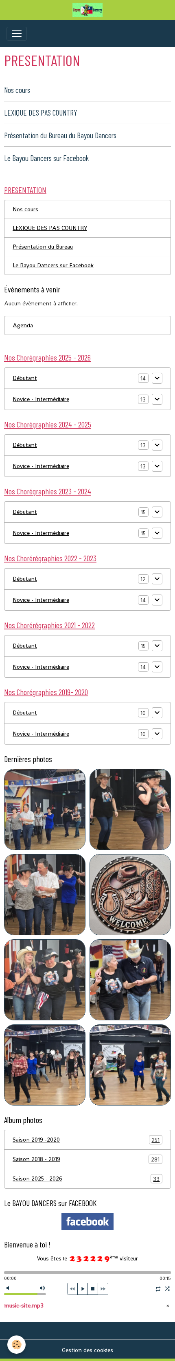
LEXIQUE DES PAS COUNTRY (40, 112)
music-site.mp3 (24, 1305)
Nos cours (17, 89)
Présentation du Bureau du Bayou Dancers (60, 135)
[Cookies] (16, 1344)
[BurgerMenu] (17, 34)
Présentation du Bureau (43, 246)
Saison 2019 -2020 (86, 1140)
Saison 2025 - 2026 (86, 1179)
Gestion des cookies (87, 1350)
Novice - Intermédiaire (41, 399)
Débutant (25, 378)
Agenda (23, 325)
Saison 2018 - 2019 (86, 1159)
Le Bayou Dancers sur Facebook (46, 158)
